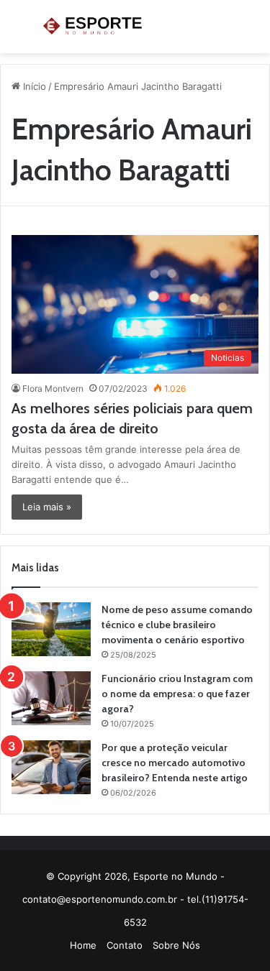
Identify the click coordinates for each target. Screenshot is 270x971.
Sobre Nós (176, 945)
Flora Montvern (53, 388)
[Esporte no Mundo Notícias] (93, 26)
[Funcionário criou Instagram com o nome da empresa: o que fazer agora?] (51, 698)
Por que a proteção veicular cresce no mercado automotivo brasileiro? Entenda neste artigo (175, 762)
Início (33, 86)
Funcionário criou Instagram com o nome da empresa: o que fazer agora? (177, 693)
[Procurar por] (252, 32)
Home (83, 945)
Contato (125, 945)
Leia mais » (46, 506)
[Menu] (18, 32)
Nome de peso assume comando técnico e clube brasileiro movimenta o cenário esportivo (177, 624)
